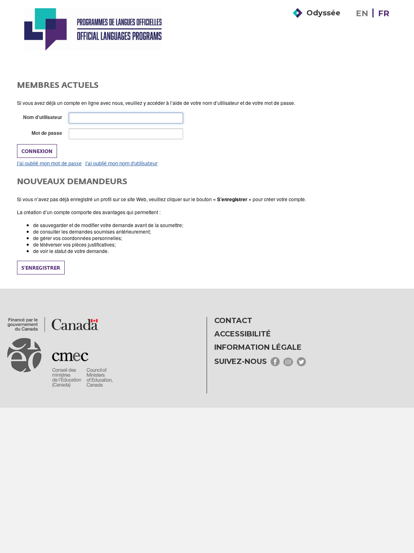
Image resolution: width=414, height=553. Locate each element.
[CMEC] (93, 29)
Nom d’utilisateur (44, 117)
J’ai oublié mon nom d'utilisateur (121, 163)
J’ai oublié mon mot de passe (49, 163)
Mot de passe (48, 133)
